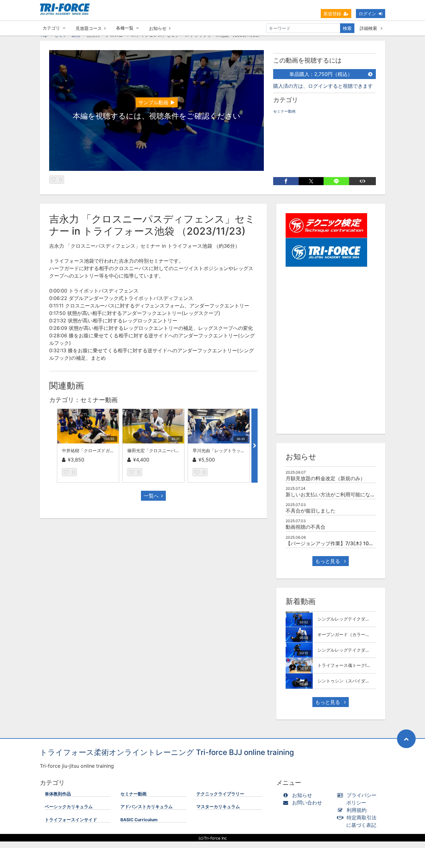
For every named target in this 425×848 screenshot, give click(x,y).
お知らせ (157, 28)
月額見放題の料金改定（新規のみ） (325, 478)
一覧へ (151, 496)
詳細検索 (369, 28)
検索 (347, 28)
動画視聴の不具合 (305, 527)
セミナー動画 (284, 111)
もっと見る (328, 561)
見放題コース (89, 28)
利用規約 (357, 810)
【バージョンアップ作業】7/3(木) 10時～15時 (337, 543)
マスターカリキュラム (218, 806)
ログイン (367, 13)
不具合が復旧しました (310, 511)
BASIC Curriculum (138, 819)
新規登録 (332, 13)
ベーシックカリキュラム (69, 806)
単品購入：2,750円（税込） (321, 74)
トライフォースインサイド (71, 819)
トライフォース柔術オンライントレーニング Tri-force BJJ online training (167, 752)
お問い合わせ (307, 802)
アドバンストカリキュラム (146, 806)
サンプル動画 (153, 102)
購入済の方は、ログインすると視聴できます (323, 86)
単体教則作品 (58, 793)
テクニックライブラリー (220, 793)
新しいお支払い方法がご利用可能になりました (338, 494)
